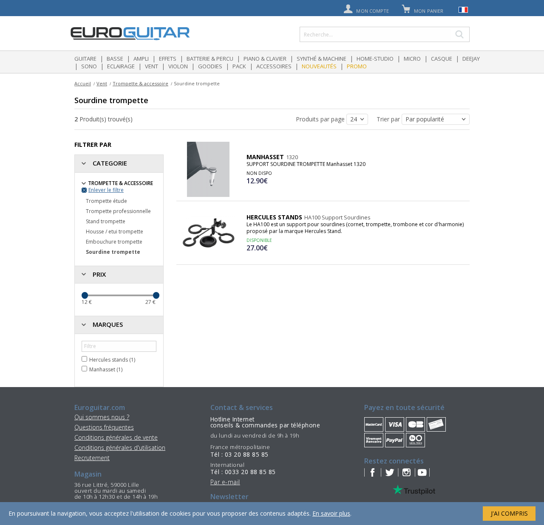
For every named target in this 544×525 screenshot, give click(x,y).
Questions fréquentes (104, 427)
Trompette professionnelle (118, 211)
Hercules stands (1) (112, 359)
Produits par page (321, 119)
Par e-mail (225, 482)
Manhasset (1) (105, 369)
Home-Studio (375, 58)
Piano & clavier (265, 58)
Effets (167, 58)
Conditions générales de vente (116, 437)
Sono (89, 66)
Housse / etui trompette (114, 231)
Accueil (82, 83)
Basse (115, 58)
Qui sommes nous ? (101, 417)
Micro (412, 58)
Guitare (85, 58)
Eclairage (121, 66)
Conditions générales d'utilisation (119, 448)
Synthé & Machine (321, 58)
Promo (357, 66)
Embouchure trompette (114, 241)
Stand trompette (105, 221)
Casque (441, 58)
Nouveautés (319, 66)
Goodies (210, 66)
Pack (239, 66)
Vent (151, 66)
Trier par (389, 119)
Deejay (471, 58)
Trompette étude (106, 201)
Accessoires (274, 66)
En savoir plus (331, 513)
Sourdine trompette (113, 251)
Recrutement (92, 458)
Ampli (141, 58)
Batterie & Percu (210, 58)
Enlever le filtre (106, 190)
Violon (178, 66)
